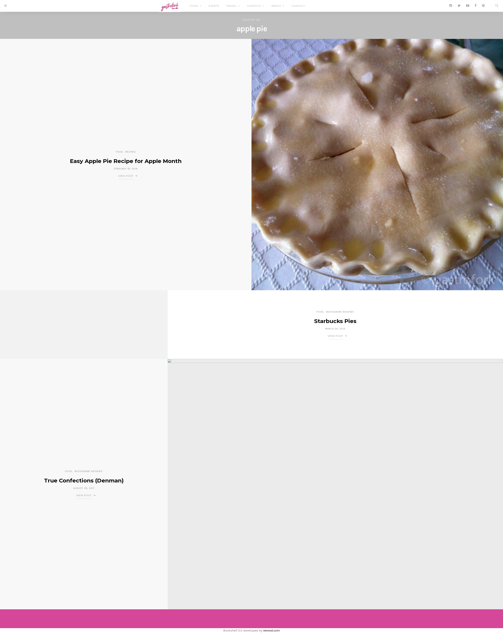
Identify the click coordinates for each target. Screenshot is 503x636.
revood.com (271, 630)
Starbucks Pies (335, 321)
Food (194, 5)
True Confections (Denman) (84, 480)
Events (214, 5)
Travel (231, 5)
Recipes (130, 151)
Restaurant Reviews (340, 311)
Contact (298, 5)
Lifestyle (254, 5)
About (276, 5)
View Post (125, 175)
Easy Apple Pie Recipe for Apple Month (126, 161)
